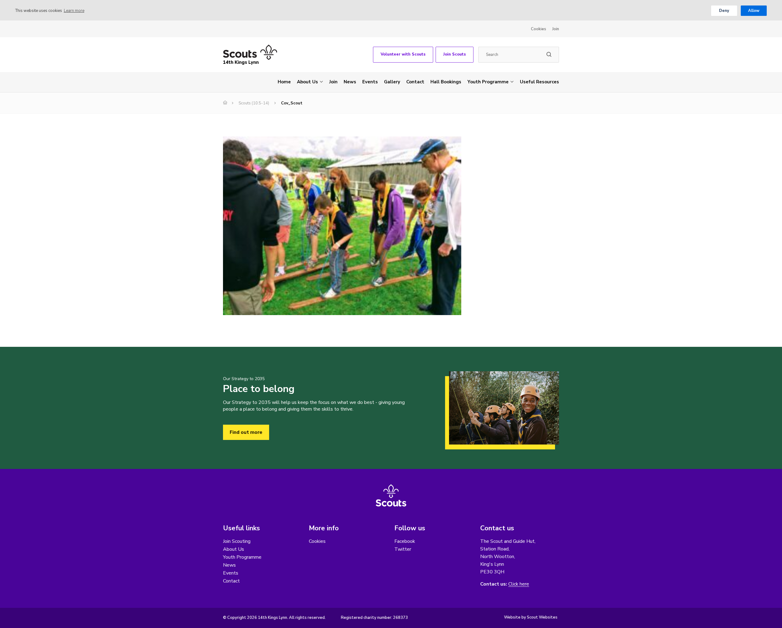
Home (284, 82)
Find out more (246, 432)
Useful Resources (539, 82)
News (350, 82)
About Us (307, 82)
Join (555, 29)
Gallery (392, 82)
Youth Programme (488, 82)
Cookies (538, 29)
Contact (415, 82)
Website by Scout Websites (530, 617)
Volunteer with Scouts (403, 54)
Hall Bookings (445, 82)
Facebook (404, 541)
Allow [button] (753, 10)
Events (370, 82)
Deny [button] (724, 10)
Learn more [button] (74, 10)
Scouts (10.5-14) (254, 103)
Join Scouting (236, 541)
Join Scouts (454, 54)
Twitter (402, 549)
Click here (518, 584)
